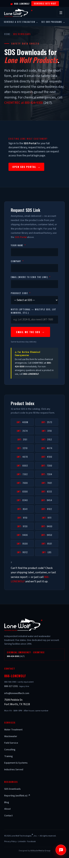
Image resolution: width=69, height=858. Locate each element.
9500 (22, 543)
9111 (46, 517)
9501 (47, 543)
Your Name (18, 245)
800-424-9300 (13, 656)
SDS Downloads (12, 789)
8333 (46, 491)
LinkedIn (22, 841)
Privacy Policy (10, 841)
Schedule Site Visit (45, 3)
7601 (47, 482)
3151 (22, 439)
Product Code (20, 293)
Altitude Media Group (40, 850)
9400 (46, 526)
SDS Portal (21, 237)
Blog (6, 802)
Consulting (9, 749)
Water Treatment (13, 729)
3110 (47, 430)
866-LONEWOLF (20, 3)
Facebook (31, 841)
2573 (46, 422)
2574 (22, 430)
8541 (22, 508)
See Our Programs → (53, 21)
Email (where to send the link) (30, 277)
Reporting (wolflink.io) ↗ (17, 795)
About (7, 809)
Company (17, 261)
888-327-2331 (11, 686)
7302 (22, 474)
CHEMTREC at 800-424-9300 (23, 102)
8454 (46, 500)
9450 (46, 534)
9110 (22, 517)
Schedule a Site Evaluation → (21, 21)
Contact (8, 815)
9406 (22, 534)
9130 (22, 526)
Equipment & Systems (16, 763)
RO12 (22, 552)
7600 (22, 482)
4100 (46, 456)
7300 (46, 465)
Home (7, 34)
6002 (22, 465)
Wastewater (10, 736)
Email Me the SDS (28, 332)
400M (22, 422)
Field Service (11, 743)
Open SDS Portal (26, 167)
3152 (47, 439)
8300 (22, 491)
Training (8, 756)
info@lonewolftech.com (16, 693)
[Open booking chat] (61, 850)
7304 (46, 474)
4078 (22, 456)
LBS (46, 552)
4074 (46, 448)
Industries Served (13, 769)
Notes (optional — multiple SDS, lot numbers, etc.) (33, 311)
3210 (22, 448)
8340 (22, 500)
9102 (46, 508)
